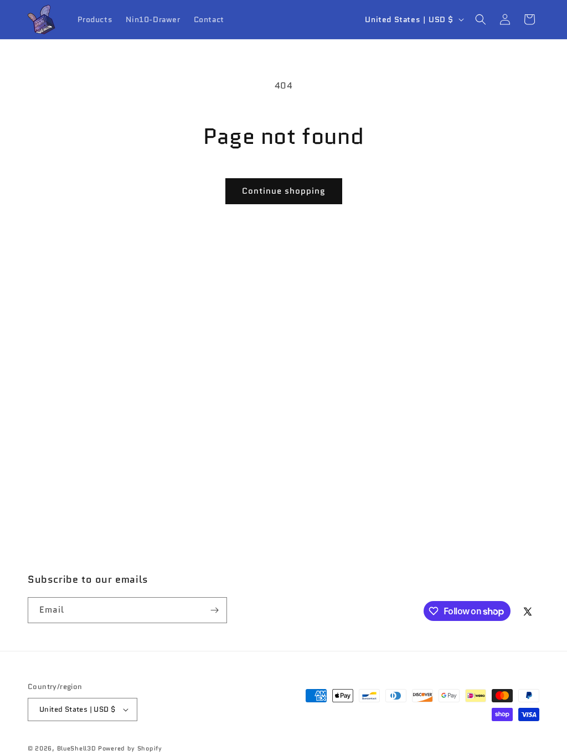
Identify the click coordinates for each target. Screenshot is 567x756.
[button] (480, 19)
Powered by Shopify (130, 748)
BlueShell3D (76, 748)
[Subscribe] (214, 610)
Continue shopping (284, 191)
